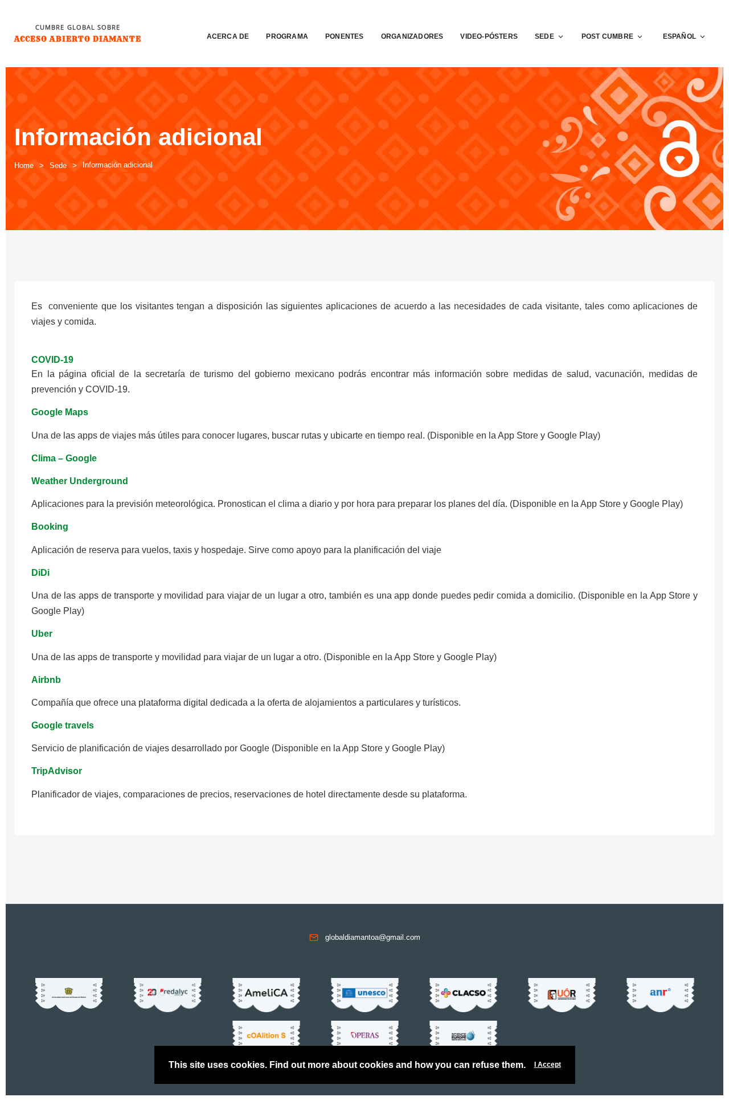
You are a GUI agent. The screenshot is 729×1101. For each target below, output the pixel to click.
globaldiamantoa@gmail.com (372, 937)
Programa (287, 36)
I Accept (547, 1065)
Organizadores (412, 36)
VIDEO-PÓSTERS (489, 36)
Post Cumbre (607, 36)
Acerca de (228, 36)
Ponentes (344, 36)
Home (24, 165)
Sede (544, 36)
